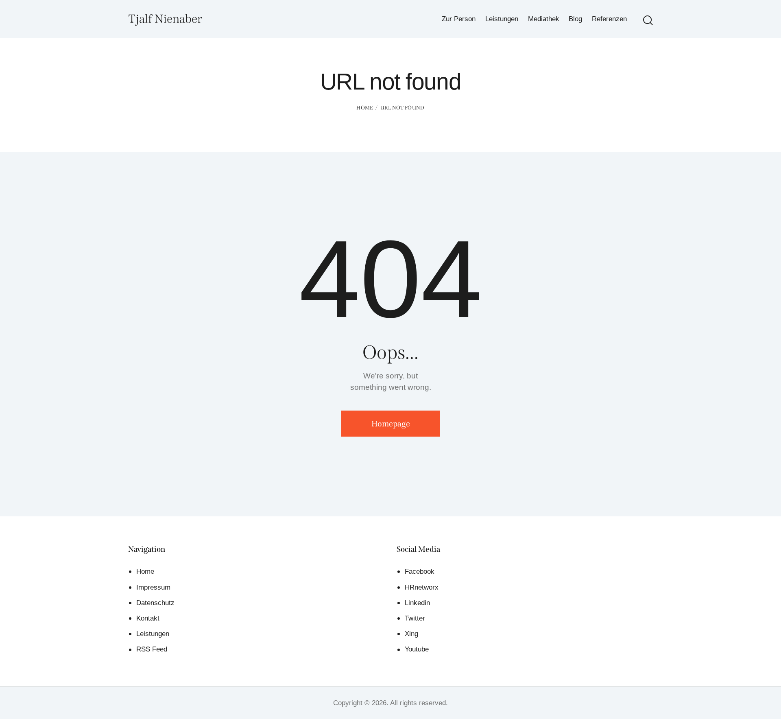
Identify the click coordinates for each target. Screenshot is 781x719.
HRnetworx (421, 587)
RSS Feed (151, 649)
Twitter (415, 618)
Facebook (419, 571)
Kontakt (147, 618)
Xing (411, 634)
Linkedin (417, 603)
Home (364, 108)
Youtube (417, 649)
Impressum (153, 587)
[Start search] (648, 20)
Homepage (390, 423)
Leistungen (152, 634)
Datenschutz (155, 603)
